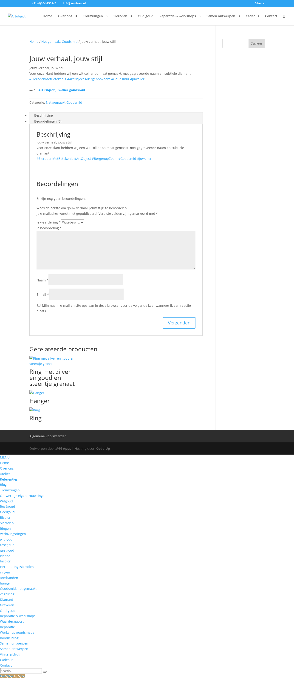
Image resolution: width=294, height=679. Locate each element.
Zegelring (7, 594)
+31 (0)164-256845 (44, 3)
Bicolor (5, 517)
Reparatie (7, 627)
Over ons (65, 16)
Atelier (5, 474)
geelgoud (7, 550)
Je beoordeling (49, 228)
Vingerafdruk (10, 654)
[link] (61, 90)
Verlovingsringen (13, 534)
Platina (5, 556)
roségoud (7, 545)
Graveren (7, 605)
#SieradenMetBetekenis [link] (47, 79)
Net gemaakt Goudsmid (59, 41)
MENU (5, 457)
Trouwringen (93, 16)
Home (47, 16)
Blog (3, 484)
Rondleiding (9, 638)
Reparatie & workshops (177, 16)
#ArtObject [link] (75, 79)
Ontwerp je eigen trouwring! (22, 495)
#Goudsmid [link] (120, 79)
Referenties (9, 479)
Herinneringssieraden (17, 566)
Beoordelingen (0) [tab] (47, 121)
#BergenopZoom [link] (97, 79)
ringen (5, 572)
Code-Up (103, 448)
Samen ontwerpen (220, 16)
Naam (42, 280)
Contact (271, 16)
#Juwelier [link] (137, 79)
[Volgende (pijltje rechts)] (286, 339)
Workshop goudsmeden (18, 632)
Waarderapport (12, 621)
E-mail (43, 294)
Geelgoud (7, 512)
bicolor (5, 561)
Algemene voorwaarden (48, 436)
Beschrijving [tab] (43, 115)
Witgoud (6, 501)
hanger (5, 583)
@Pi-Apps (63, 448)
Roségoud (7, 506)
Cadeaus (252, 16)
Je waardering (49, 222)
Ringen (5, 528)
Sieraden (120, 16)
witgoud (6, 539)
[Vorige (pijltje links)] (8, 339)
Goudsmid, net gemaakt (18, 588)
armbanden (9, 578)
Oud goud (145, 16)
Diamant (6, 599)
